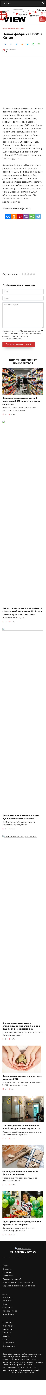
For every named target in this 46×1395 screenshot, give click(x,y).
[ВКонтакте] (8, 216)
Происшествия (9, 1311)
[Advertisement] (23, 84)
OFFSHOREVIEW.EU (23, 1251)
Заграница (7, 1322)
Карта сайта (7, 1276)
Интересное (8, 1329)
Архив (5, 1266)
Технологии (8, 1343)
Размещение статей (11, 1279)
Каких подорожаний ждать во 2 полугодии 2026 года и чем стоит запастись (21, 401)
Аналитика (7, 1297)
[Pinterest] (20, 216)
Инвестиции (8, 1326)
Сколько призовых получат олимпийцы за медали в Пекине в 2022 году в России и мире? (21, 1026)
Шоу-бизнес (8, 1314)
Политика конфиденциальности (17, 1282)
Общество (7, 1307)
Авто (4, 1294)
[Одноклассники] (14, 216)
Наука (5, 1304)
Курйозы (6, 1333)
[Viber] (26, 216)
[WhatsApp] (32, 216)
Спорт (5, 1339)
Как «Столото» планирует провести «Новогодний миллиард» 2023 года (22, 609)
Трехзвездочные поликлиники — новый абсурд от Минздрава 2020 (21, 1127)
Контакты (6, 1272)
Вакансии (7, 1301)
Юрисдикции (8, 1346)
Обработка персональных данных (18, 1286)
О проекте (7, 1269)
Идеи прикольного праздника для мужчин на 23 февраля (21, 1223)
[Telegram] (38, 216)
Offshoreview (8, 29)
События (20, 29)
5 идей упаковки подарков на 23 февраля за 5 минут (20, 1173)
